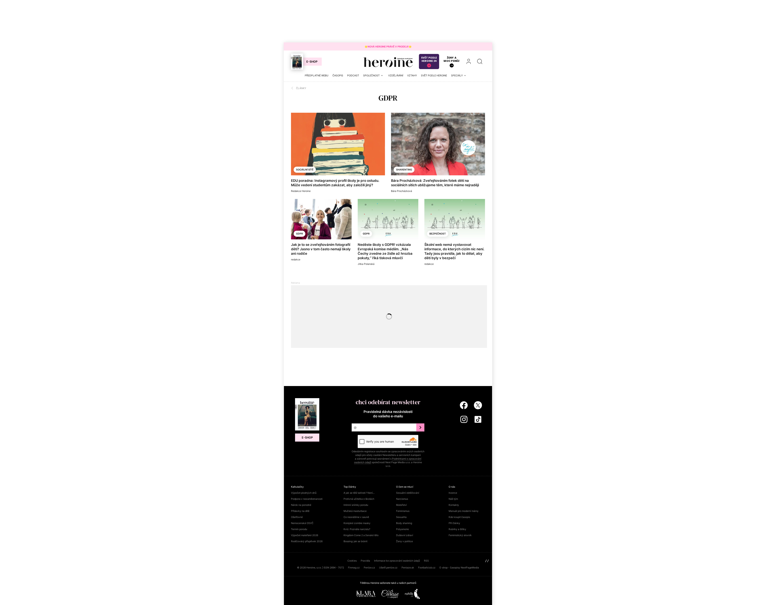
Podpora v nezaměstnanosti (307, 498)
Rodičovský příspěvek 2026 (307, 541)
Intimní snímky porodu (356, 504)
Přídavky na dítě (300, 510)
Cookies (352, 560)
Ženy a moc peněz (452, 59)
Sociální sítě (304, 169)
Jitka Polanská (366, 263)
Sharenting (404, 169)
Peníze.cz (369, 567)
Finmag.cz (354, 567)
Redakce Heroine (301, 191)
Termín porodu (299, 529)
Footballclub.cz (426, 567)
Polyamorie (402, 529)
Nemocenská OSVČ (302, 523)
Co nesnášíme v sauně (356, 517)
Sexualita (401, 517)
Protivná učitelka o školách (359, 498)
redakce (295, 259)
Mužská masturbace (355, 510)
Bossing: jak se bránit (355, 541)
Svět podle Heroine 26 (429, 59)
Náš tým (453, 498)
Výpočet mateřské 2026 (304, 535)
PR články (454, 523)
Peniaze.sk (408, 567)
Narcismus (402, 498)
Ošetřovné (297, 517)
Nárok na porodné (301, 504)
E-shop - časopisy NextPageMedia (459, 567)
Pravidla (365, 560)
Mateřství (401, 504)
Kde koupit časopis (459, 517)
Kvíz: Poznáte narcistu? (357, 529)
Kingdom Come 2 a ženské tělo (361, 535)
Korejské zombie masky (357, 523)
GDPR (299, 233)
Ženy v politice (404, 541)
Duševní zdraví (404, 535)
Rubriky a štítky (457, 529)
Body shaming (404, 523)
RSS (426, 560)
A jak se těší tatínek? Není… (359, 492)
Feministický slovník (460, 535)
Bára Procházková (401, 191)
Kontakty (454, 504)
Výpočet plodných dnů (303, 492)
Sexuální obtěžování (407, 492)
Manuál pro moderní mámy (464, 510)
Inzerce (453, 492)
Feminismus (402, 510)
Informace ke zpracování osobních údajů (397, 560)
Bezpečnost (437, 233)
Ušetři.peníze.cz (388, 567)
